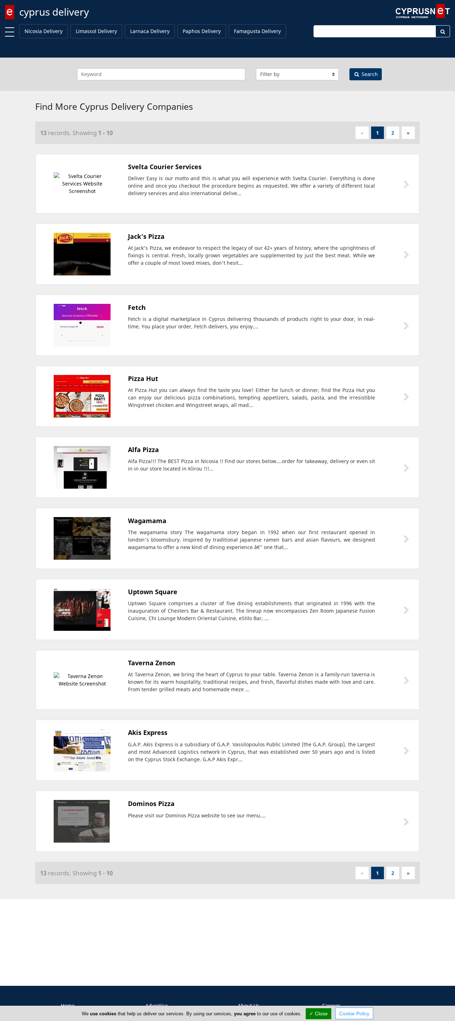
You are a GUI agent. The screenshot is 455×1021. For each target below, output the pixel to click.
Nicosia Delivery (44, 31)
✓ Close (318, 1013)
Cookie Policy (354, 1013)
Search (369, 74)
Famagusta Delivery (257, 31)
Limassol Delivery (96, 31)
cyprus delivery (54, 11)
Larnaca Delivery (150, 31)
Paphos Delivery (202, 31)
